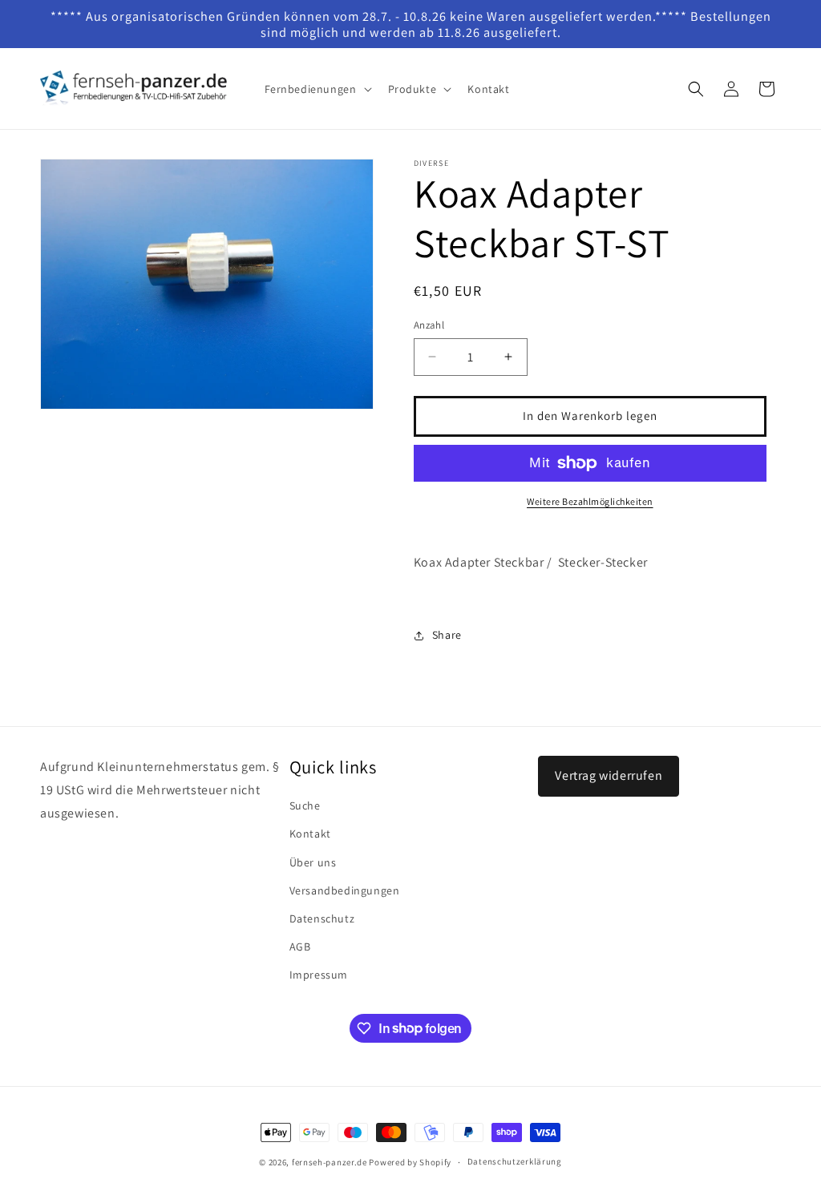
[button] (316, 89)
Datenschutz (322, 918)
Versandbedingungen (344, 890)
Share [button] (447, 635)
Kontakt (310, 833)
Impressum (318, 974)
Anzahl (429, 325)
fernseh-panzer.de (329, 1162)
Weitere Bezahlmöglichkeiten (590, 501)
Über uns (313, 862)
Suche (305, 805)
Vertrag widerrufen (608, 775)
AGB (300, 946)
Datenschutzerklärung (514, 1161)
